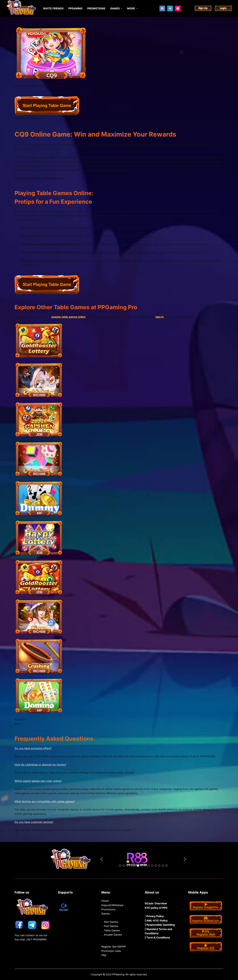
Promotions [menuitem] (96, 8)
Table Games (112, 930)
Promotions (108, 909)
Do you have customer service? (34, 822)
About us (152, 892)
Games (105, 913)
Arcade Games (113, 934)
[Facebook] (162, 8)
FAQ (103, 955)
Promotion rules (111, 951)
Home (105, 900)
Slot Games (111, 921)
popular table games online (68, 316)
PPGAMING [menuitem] (75, 8)
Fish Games (111, 926)
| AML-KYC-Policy (156, 920)
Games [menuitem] (115, 8)
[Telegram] (170, 8)
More (131, 8)
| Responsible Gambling (160, 924)
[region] (143, 859)
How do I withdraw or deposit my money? (40, 764)
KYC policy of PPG (156, 907)
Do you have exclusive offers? (33, 748)
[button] (101, 859)
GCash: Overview (156, 903)
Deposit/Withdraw (112, 905)
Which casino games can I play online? (38, 780)
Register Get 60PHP (113, 946)
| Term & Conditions (157, 937)
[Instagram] (178, 8)
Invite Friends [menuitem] (53, 8)
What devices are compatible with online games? (45, 801)
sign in (159, 316)
